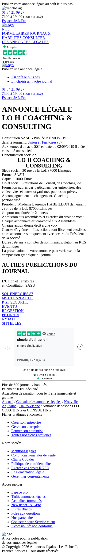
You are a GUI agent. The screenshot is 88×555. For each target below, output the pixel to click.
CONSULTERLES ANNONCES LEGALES (25, 40)
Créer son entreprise (26, 422)
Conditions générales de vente (33, 455)
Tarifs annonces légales (28, 496)
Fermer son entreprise (27, 431)
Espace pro (19, 492)
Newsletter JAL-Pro (26, 505)
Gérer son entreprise (26, 427)
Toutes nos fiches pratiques (31, 435)
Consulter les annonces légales (38, 402)
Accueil (7, 402)
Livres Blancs (21, 509)
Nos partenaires (22, 518)
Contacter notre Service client (33, 522)
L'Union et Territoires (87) (43, 142)
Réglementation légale (27, 472)
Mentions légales (23, 451)
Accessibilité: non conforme (32, 526)
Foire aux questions (25, 513)
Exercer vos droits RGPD (30, 468)
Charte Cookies (22, 459)
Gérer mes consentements (30, 476)
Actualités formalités (26, 501)
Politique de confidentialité (31, 464)
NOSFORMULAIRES (16, 31)
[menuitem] (48, 77)
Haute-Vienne (29, 406)
